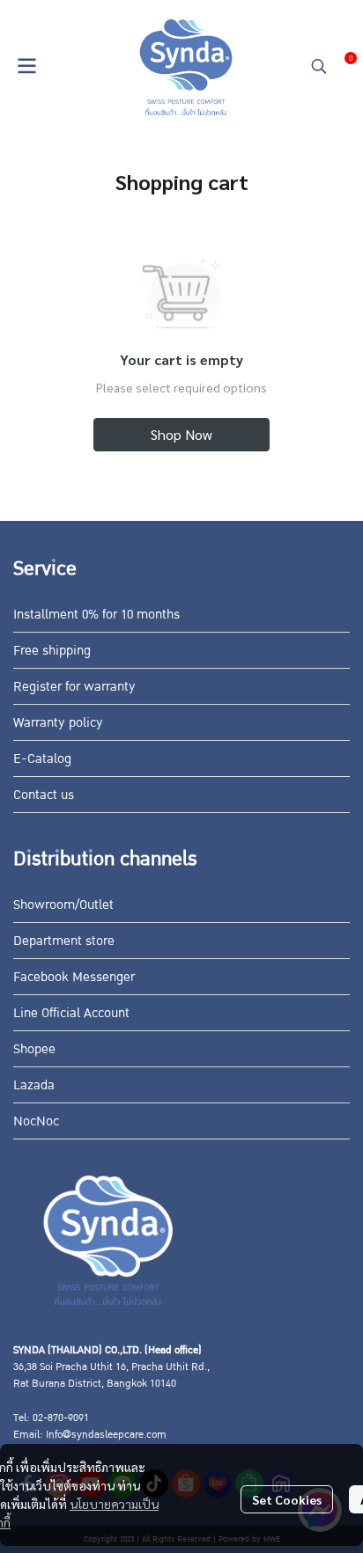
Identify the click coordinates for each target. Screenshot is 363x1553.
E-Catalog (42, 758)
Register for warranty (74, 686)
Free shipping (52, 650)
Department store (64, 940)
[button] (319, 66)
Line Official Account (71, 1012)
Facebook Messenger (74, 976)
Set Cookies (287, 1499)
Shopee (34, 1048)
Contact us (43, 794)
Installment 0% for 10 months (96, 614)
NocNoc (36, 1121)
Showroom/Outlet (63, 904)
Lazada (34, 1084)
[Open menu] (26, 66)
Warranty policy (58, 722)
